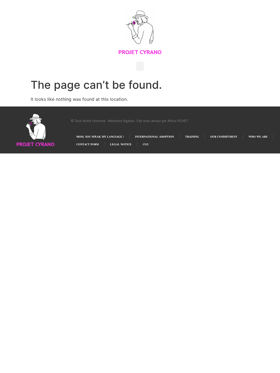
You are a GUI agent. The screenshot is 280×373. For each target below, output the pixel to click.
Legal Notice (121, 144)
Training (192, 136)
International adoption (154, 136)
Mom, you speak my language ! (100, 136)
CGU (146, 144)
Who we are (258, 136)
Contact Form (87, 144)
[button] (140, 66)
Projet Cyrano (140, 52)
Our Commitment (223, 136)
